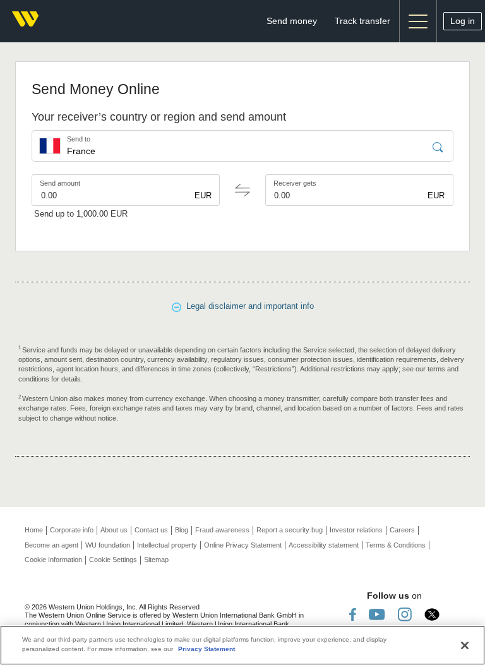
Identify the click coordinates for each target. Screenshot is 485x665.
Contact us (151, 530)
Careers (402, 530)
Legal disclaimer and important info (247, 306)
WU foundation (107, 545)
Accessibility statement (324, 545)
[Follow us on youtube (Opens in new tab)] (377, 614)
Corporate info (71, 530)
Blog (181, 530)
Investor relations (356, 530)
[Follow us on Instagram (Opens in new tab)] (405, 614)
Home (34, 530)
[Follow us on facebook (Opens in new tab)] (352, 614)
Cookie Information (53, 559)
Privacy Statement (206, 648)
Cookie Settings (113, 559)
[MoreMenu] (418, 21)
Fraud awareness (222, 530)
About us (114, 530)
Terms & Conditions (396, 545)
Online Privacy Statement (243, 545)
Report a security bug (289, 530)
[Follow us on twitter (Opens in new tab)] (432, 614)
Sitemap (156, 559)
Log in (462, 21)
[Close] (465, 645)
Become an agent (51, 545)
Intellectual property (167, 545)
